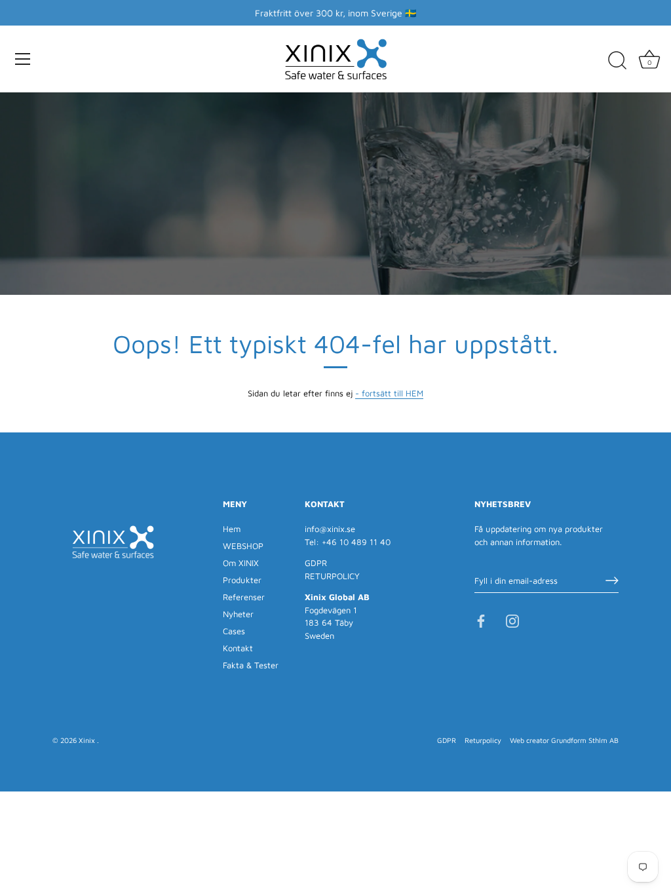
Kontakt (238, 648)
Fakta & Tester (250, 665)
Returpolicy (483, 740)
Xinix (88, 740)
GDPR (316, 563)
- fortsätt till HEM (389, 393)
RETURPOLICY (332, 576)
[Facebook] (481, 620)
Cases (234, 631)
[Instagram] (512, 620)
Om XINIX (241, 563)
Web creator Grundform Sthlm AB (564, 740)
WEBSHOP (243, 546)
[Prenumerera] (612, 580)
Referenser (244, 597)
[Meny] (23, 59)
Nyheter (238, 614)
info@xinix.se (330, 529)
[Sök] (617, 61)
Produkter (242, 580)
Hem (231, 529)
